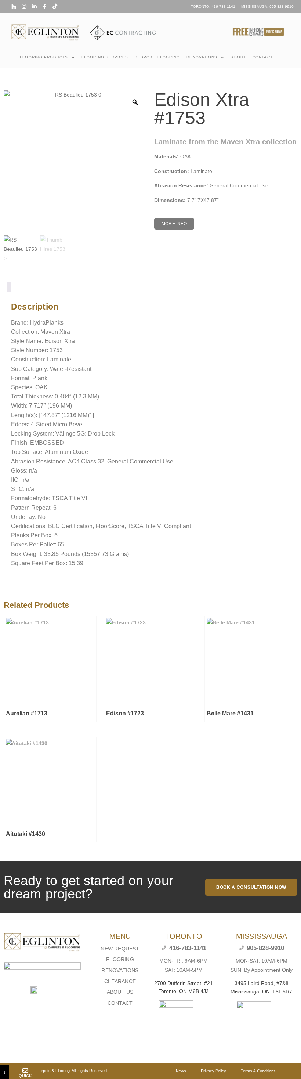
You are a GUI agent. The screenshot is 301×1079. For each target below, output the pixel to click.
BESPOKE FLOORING (157, 57)
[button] (174, 224)
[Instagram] (24, 6)
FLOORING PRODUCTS (44, 57)
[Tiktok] (55, 6)
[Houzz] (14, 6)
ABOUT (238, 57)
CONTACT (263, 57)
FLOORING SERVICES (104, 57)
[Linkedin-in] (34, 6)
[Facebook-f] (44, 6)
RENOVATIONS (201, 57)
